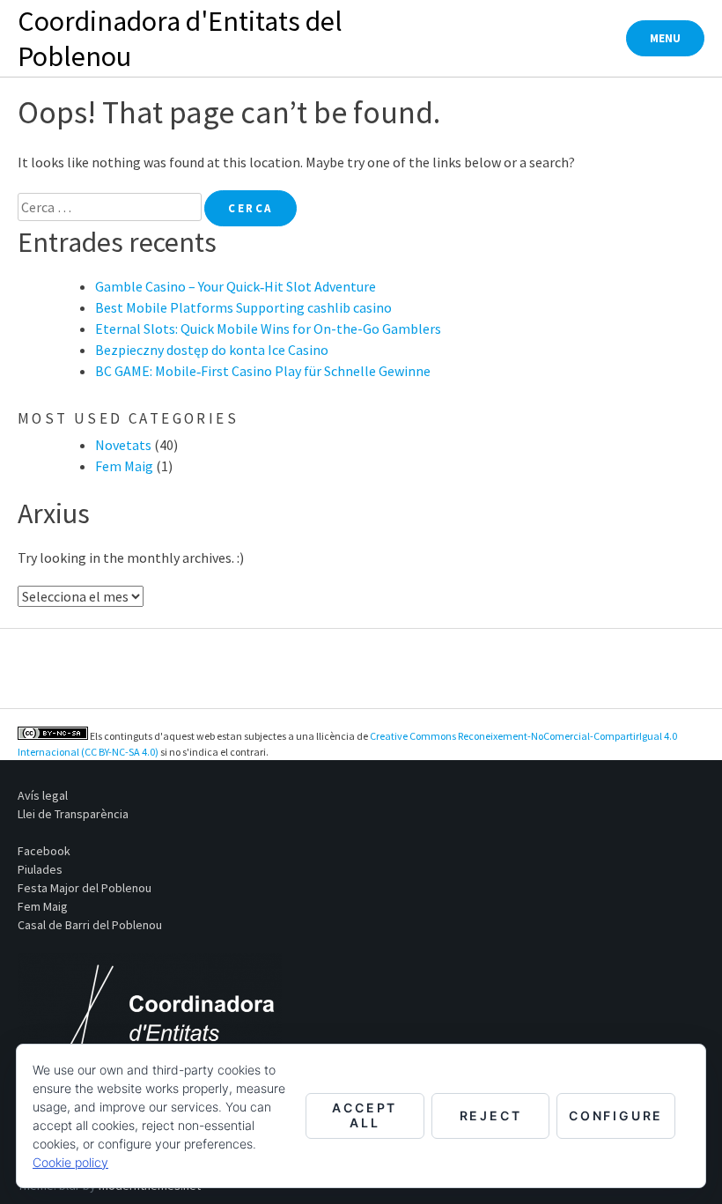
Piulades (40, 869)
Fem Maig (124, 466)
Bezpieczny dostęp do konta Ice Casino (211, 349)
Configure (616, 1115)
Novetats (123, 445)
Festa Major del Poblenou (84, 888)
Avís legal (43, 795)
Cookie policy (70, 1162)
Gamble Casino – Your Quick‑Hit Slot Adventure (235, 286)
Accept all (364, 1115)
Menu (665, 38)
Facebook (44, 851)
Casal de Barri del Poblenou (90, 925)
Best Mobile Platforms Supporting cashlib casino (243, 307)
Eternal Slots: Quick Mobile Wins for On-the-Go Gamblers (268, 328)
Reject (491, 1115)
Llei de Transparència (73, 814)
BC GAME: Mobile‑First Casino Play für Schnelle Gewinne (263, 371)
